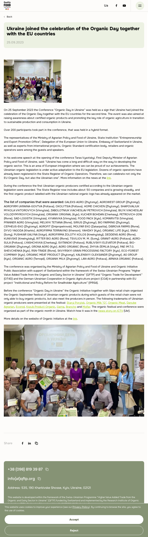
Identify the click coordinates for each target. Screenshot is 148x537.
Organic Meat (116, 302)
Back (9, 16)
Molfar (86, 306)
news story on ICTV (110, 310)
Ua (106, 5)
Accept (74, 519)
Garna (60, 306)
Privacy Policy (80, 507)
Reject (74, 530)
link (109, 178)
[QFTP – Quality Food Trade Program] (7, 5)
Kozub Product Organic (40, 306)
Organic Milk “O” (96, 302)
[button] (140, 6)
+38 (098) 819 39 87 (25, 469)
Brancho (71, 306)
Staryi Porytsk (76, 302)
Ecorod (20, 306)
